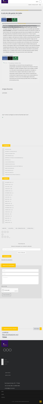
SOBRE (2, 394)
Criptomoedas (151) (9, 155)
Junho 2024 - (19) (8, 188)
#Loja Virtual (10, 228)
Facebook (4, 20)
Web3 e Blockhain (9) (9, 168)
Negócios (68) (8, 149)
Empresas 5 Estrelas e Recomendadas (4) (14, 157)
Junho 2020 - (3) (8, 216)
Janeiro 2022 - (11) (9, 209)
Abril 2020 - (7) (8, 220)
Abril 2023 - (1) (8, 201)
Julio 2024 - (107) (8, 186)
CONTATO (3, 397)
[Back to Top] (40, 402)
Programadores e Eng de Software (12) (14, 166)
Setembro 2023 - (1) (9, 192)
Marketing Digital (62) (10, 164)
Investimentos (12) (9, 170)
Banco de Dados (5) (9, 172)
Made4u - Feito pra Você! (33, 4)
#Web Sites (4, 228)
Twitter (9, 20)
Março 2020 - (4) (8, 222)
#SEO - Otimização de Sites (20, 228)
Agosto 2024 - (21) (9, 184)
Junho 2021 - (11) (8, 211)
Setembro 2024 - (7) (9, 182)
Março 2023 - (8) (8, 203)
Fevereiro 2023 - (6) (9, 205)
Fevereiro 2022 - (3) (9, 207)
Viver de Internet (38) (10, 153)
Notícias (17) (8, 159)
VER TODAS (36, 328)
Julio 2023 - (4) (8, 197)
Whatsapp (15, 20)
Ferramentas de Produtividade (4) (12, 174)
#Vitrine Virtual (30, 228)
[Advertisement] (21, 102)
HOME (2, 391)
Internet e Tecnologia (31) (11, 151)
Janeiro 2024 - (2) (8, 190)
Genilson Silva (18, 63)
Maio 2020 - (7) (8, 218)
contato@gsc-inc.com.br (10, 388)
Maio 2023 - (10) (8, 199)
